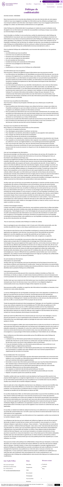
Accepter (57, 485)
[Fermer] (61, 485)
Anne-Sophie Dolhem (10, 461)
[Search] (61, 1)
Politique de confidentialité (24, 485)
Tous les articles (29, 478)
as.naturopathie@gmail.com (13, 470)
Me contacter (29, 473)
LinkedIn (44, 466)
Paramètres (50, 485)
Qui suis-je (28, 481)
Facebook (44, 464)
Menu (28, 461)
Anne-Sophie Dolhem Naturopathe (12, 4)
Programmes (29, 467)
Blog (43, 468)
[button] (40, 1)
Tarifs (27, 470)
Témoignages (29, 475)
